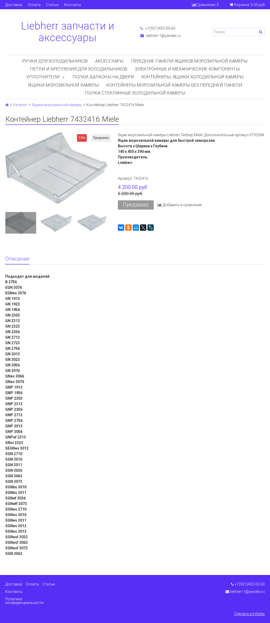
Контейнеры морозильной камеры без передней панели (174, 85)
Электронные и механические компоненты (187, 69)
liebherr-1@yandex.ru (163, 35)
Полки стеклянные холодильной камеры (135, 93)
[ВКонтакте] (121, 227)
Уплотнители (43, 76)
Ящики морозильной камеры (63, 85)
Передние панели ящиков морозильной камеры (189, 61)
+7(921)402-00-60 (159, 28)
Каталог (20, 105)
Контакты (72, 5)
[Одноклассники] (128, 227)
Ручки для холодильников (55, 61)
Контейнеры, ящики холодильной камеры (192, 76)
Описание (17, 259)
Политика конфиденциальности (24, 601)
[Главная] (7, 105)
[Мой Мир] (136, 227)
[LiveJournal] (150, 227)
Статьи (52, 5)
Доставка (13, 5)
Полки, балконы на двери (103, 76)
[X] (143, 227)
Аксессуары (109, 61)
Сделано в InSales (249, 614)
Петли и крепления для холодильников (78, 69)
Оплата (34, 5)
